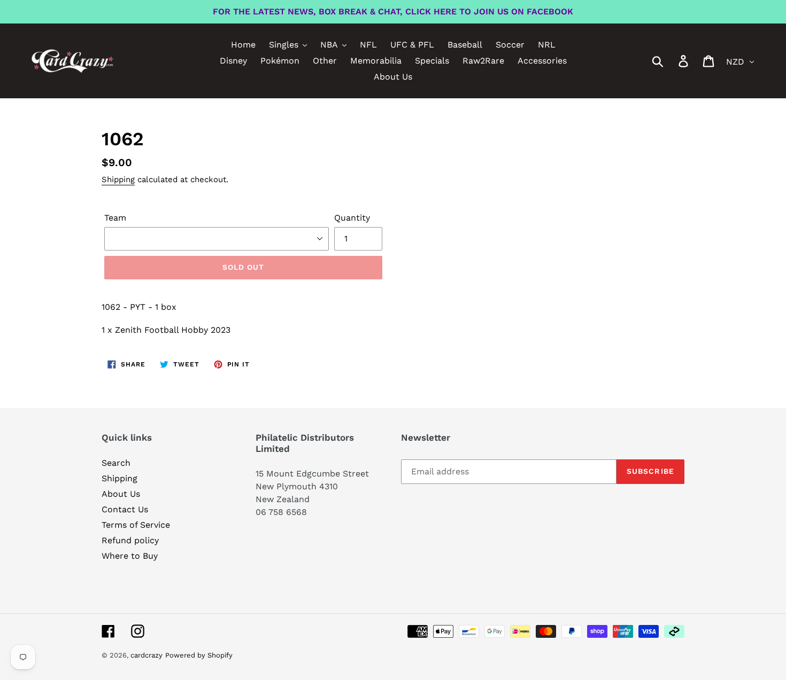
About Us (121, 494)
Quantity (352, 218)
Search (116, 463)
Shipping (118, 179)
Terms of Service (136, 525)
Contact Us (125, 509)
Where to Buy (130, 556)
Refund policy (130, 540)
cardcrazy (146, 655)
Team (115, 218)
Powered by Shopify (199, 655)
